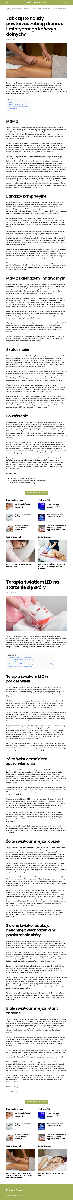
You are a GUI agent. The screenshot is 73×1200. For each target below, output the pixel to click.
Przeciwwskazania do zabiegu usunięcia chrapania (22, 527)
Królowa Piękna (36, 2)
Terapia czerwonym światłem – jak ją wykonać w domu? (56, 506)
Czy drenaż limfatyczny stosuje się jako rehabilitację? (28, 480)
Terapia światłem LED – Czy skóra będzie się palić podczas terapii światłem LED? (56, 528)
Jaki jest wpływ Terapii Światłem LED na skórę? (55, 516)
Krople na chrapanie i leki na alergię (24, 516)
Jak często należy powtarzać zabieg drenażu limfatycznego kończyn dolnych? (19, 1175)
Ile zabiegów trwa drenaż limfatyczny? (23, 483)
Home (8, 8)
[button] (7, 3)
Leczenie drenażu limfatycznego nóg (22, 478)
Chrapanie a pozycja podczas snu (51, 1174)
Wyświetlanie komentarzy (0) (36, 492)
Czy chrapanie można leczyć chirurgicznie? (18, 565)
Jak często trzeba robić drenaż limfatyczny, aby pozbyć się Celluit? (51, 566)
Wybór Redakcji (17, 8)
